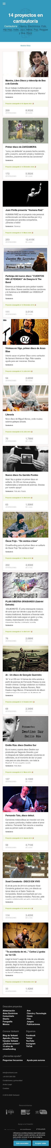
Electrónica (34, 26)
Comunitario (8, 1016)
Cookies (6, 1088)
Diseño (6, 1018)
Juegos (30, 1021)
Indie (16, 29)
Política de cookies (20, 1139)
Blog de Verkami (10, 1035)
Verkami (25, 4)
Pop (36, 29)
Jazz (22, 29)
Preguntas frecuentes (13, 1060)
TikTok (29, 1046)
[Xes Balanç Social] (25, 1112)
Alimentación (9, 1010)
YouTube (30, 1040)
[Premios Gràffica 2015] (10, 1112)
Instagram (30, 1043)
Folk (43, 26)
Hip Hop (7, 29)
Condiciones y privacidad (12, 1080)
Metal (29, 29)
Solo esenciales (22, 1143)
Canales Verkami (10, 1040)
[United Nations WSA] (41, 1112)
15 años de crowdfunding (9, 1047)
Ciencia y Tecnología (36, 1013)
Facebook (30, 1035)
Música (6, 1024)
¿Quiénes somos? (11, 1043)
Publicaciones (33, 1024)
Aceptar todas (40, 1143)
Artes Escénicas (10, 1013)
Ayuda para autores (36, 1060)
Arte (29, 1010)
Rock (29, 33)
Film (29, 1018)
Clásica (22, 26)
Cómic (30, 1016)
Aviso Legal (7, 1084)
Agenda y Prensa (10, 1038)
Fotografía (7, 1021)
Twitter (29, 1038)
